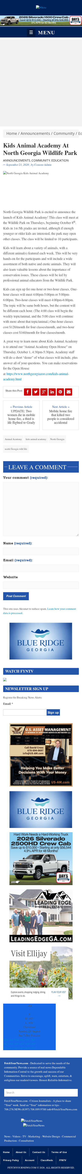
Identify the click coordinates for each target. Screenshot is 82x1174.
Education (60, 160)
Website (10, 577)
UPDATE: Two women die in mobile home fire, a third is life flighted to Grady (21, 416)
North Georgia (57, 439)
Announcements (35, 133)
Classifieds (47, 1160)
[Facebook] (27, 392)
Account (29, 1160)
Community (64, 133)
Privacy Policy (11, 1160)
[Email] (68, 392)
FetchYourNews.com (16, 1101)
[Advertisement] (41, 83)
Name (17, 543)
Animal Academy (13, 439)
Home (11, 133)
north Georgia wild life (16, 448)
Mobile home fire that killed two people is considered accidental (60, 416)
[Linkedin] (52, 392)
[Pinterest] (60, 392)
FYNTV (62, 1160)
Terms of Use (59, 1152)
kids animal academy (36, 439)
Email (18, 560)
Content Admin (43, 165)
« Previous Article (21, 407)
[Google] (44, 392)
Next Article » (60, 407)
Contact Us (38, 1152)
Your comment (25, 478)
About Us (21, 1152)
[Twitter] (35, 392)
